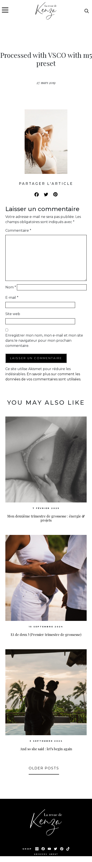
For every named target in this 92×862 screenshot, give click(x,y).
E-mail (11, 297)
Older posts (44, 768)
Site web (12, 314)
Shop (27, 849)
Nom (10, 287)
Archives (40, 854)
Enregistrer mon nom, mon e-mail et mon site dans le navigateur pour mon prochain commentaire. (44, 340)
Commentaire (18, 230)
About (53, 854)
